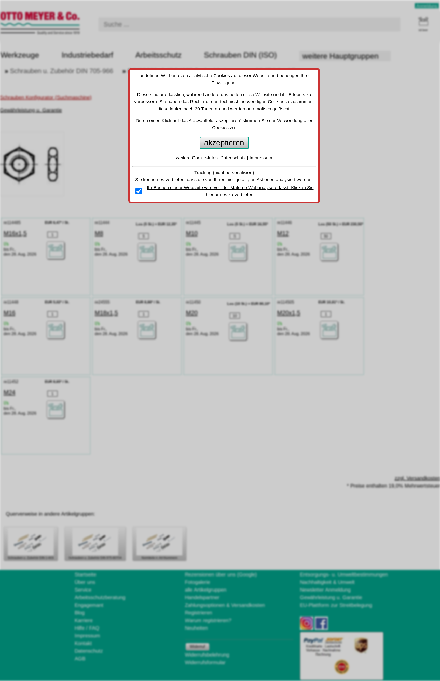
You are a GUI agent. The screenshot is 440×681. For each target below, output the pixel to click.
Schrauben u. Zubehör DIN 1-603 (31, 558)
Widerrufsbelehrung (207, 655)
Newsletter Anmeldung (325, 590)
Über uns (85, 582)
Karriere (84, 620)
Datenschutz (89, 651)
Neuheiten (196, 628)
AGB (80, 658)
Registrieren (198, 612)
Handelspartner (202, 597)
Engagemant (89, 605)
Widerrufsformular (205, 662)
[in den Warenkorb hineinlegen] (55, 250)
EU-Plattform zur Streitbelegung (336, 605)
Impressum (87, 635)
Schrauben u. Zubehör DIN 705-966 (61, 71)
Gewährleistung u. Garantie (331, 597)
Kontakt (83, 643)
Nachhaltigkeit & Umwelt (327, 582)
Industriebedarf (87, 55)
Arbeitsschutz (158, 55)
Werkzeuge (20, 55)
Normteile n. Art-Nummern (159, 558)
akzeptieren (224, 142)
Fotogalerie (197, 582)
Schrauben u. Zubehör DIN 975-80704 (95, 558)
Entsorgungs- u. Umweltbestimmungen (344, 574)
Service (83, 590)
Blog (80, 612)
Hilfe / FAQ (87, 628)
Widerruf (197, 646)
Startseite (85, 574)
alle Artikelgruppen (205, 590)
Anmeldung (426, 6)
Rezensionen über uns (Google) (221, 574)
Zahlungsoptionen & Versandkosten (225, 605)
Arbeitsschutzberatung (100, 597)
